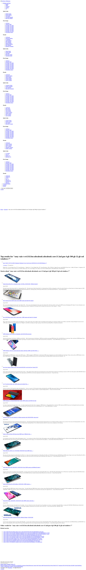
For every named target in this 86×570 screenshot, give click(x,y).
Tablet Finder (8, 51)
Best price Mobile (9, 18)
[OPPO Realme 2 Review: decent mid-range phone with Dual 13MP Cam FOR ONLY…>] (12, 349)
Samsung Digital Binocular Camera (29, 565)
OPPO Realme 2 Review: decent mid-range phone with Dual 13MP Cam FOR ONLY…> (21, 350)
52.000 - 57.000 (10, 30)
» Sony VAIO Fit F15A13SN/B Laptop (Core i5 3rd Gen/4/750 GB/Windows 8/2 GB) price (21, 540)
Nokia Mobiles (8, 42)
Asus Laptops (8, 111)
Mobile (7, 4)
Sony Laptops (8, 114)
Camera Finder (8, 120)
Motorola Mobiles (9, 44)
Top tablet (8, 53)
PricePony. (10, 567)
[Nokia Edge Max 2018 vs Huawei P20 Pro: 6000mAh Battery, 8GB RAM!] (12, 516)
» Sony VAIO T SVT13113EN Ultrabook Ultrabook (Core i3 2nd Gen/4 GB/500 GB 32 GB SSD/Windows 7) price (26, 532)
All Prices (7, 23)
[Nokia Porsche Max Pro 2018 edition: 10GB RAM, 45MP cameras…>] (12, 482)
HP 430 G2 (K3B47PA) (17, 565)
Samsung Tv (8, 180)
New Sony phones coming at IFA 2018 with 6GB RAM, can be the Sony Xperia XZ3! (20, 367)
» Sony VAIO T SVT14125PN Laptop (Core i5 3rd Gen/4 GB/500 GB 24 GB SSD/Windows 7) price (23, 537)
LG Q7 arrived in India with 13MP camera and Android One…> (16, 384)
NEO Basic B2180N (70, 565)
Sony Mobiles (8, 45)
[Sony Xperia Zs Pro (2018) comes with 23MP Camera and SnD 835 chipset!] (12, 299)
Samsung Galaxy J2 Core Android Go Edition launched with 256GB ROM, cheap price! (20, 417)
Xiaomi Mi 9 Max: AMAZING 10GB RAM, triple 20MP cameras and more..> (18, 500)
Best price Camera (9, 123)
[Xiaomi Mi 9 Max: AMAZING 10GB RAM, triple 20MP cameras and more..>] (12, 499)
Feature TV (8, 155)
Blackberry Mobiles (9, 46)
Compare (2, 568)
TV (6, 8)
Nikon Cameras (9, 145)
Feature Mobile (9, 14)
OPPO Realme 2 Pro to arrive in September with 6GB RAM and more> (17, 334)
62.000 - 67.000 (10, 31)
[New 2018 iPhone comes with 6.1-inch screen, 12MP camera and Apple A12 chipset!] (12, 316)
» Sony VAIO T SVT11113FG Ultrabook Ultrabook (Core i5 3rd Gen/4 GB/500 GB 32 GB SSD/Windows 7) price (26, 534)
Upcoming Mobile (9, 17)
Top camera (8, 122)
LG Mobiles (8, 39)
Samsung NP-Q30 (62, 565)
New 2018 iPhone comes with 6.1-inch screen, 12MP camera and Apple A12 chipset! (20, 317)
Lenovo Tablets (9, 80)
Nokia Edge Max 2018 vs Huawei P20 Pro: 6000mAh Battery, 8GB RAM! (18, 517)
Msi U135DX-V (10, 566)
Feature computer (9, 86)
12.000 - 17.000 (10, 25)
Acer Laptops (8, 115)
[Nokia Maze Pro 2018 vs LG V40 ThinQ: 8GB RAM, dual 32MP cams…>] (12, 449)
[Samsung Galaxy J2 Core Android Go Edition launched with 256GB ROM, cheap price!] (12, 416)
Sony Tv (7, 179)
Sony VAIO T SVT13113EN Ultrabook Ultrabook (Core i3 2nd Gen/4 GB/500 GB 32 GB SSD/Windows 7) (25, 263)
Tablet (7, 5)
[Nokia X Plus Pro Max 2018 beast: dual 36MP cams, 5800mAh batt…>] (12, 432)
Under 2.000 (8, 24)
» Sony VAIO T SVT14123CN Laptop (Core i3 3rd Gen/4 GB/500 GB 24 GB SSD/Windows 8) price (23, 536)
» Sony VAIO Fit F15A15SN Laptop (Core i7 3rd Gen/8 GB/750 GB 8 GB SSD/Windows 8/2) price (23, 531)
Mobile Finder (8, 13)
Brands (4, 186)
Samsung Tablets (9, 75)
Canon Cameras (9, 144)
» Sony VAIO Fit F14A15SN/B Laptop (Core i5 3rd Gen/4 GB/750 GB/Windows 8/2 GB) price (22, 535)
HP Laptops (8, 108)
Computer (8, 6)
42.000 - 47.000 (10, 28)
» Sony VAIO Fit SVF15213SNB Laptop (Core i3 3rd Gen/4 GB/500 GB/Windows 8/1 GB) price (22, 539)
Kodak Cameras (9, 148)
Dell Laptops (8, 110)
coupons (4, 184)
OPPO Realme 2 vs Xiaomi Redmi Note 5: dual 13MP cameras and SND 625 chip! (19, 400)
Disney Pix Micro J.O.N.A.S (6, 565)
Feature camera (9, 121)
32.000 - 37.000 (10, 27)
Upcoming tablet (9, 55)
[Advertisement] (43, 199)
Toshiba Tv (8, 177)
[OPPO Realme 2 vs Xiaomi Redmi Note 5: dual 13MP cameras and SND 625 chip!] (12, 399)
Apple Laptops (8, 113)
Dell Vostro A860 (40, 565)
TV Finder (8, 153)
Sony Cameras (8, 146)
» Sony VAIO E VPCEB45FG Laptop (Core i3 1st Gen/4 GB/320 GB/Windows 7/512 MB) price (22, 541)
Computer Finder (9, 85)
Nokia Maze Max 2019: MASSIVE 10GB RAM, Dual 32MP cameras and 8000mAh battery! (21, 467)
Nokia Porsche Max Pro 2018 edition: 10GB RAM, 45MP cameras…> (17, 484)
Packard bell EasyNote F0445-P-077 (51, 565)
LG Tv (7, 178)
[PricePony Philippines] (5, 1)
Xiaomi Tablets (9, 78)
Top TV (7, 154)
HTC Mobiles (8, 41)
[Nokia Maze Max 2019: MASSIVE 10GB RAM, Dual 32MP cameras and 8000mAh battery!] (12, 466)
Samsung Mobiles (9, 38)
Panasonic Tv (8, 181)
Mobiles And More (7, 3)
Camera (7, 7)
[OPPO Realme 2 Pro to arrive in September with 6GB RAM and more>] (12, 332)
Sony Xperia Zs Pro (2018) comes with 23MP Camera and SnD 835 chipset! (18, 300)
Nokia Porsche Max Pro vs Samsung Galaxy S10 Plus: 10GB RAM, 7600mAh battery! (20, 283)
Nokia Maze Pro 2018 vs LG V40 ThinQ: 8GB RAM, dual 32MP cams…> (18, 450)
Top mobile (8, 16)
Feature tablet (8, 52)
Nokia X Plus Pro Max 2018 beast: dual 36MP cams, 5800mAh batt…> (17, 434)
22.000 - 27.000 (10, 26)
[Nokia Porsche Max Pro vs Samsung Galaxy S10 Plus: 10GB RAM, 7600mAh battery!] (12, 282)
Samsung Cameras (9, 147)
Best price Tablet (9, 54)
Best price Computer (10, 88)
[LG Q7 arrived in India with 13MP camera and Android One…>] (12, 382)
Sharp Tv (7, 182)
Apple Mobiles (8, 40)
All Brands (8, 37)
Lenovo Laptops (9, 112)
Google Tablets (9, 79)
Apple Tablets (8, 77)
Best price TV (8, 156)
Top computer (8, 87)
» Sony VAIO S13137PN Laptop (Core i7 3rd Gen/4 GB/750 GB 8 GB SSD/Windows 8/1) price (22, 538)
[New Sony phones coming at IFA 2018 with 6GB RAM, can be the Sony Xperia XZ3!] (12, 366)
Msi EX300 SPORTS (18, 566)
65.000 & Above (9, 32)
